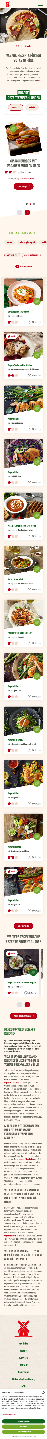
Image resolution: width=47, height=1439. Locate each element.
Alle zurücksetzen (31, 255)
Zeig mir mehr (23, 926)
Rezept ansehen (23, 302)
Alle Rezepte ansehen (22, 1016)
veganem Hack (10, 1236)
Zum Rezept (22, 186)
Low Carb (10, 255)
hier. (38, 80)
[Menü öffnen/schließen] (40, 4)
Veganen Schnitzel (11, 1082)
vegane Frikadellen (26, 1159)
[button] (19, 212)
